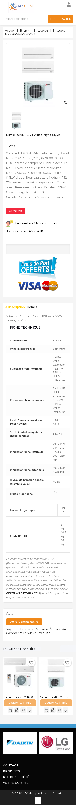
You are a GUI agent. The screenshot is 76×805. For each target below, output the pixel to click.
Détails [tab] (32, 307)
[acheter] (10, 710)
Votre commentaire (24, 621)
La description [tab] (14, 307)
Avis (12, 146)
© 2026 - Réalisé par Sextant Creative (38, 793)
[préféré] (29, 710)
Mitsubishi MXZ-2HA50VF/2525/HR (25, 697)
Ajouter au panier (20, 702)
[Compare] (16, 710)
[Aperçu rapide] (23, 710)
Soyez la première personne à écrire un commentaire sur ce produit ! (36, 631)
